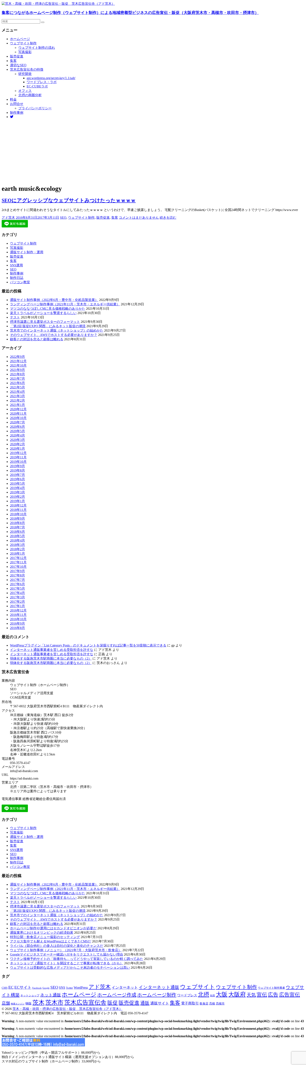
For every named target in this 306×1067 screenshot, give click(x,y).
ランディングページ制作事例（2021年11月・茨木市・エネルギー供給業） (65, 304)
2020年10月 (18, 418)
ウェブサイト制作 (23, 43)
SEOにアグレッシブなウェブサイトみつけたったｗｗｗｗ (69, 200)
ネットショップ (29, 995)
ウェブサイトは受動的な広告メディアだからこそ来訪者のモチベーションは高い (70, 967)
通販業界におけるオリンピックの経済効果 (41, 932)
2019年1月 (17, 501)
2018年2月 (17, 549)
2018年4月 (17, 540)
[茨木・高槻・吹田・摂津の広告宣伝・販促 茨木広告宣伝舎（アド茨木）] (58, 3)
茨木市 (54, 1002)
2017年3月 (17, 597)
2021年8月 (17, 374)
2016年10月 (18, 619)
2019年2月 (17, 496)
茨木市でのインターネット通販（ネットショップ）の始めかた (56, 330)
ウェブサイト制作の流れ (36, 47)
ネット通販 (50, 995)
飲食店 (204, 1003)
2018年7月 (17, 527)
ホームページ (20, 39)
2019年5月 (17, 483)
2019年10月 (18, 461)
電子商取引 (190, 1003)
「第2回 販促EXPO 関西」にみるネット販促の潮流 (48, 326)
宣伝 (262, 994)
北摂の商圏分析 (30, 95)
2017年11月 (18, 562)
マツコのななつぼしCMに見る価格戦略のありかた (47, 308)
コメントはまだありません (139, 217)
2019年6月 (17, 479)
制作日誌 (16, 278)
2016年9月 (17, 623)
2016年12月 (18, 610)
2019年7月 (17, 475)
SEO (63, 217)
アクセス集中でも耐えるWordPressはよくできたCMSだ (50, 941)
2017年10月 (18, 566)
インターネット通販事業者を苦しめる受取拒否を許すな (51, 649)
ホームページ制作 (156, 994)
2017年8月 (17, 575)
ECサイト (22, 987)
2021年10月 (18, 365)
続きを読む (168, 217)
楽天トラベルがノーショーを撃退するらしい (43, 313)
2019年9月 (17, 466)
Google (46, 988)
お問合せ (16, 104)
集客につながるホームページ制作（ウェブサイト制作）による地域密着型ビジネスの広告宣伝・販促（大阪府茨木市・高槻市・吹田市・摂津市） (130, 12)
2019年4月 (17, 488)
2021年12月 (18, 361)
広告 (273, 994)
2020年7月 (17, 422)
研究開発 (25, 74)
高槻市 (220, 1003)
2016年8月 (17, 628)
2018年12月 (18, 505)
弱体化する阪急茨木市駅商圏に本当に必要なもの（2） (51, 658)
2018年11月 (18, 510)
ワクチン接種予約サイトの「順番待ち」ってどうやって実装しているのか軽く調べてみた (76, 959)
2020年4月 (17, 435)
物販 (28, 1003)
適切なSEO (18, 65)
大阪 (222, 994)
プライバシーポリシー (35, 108)
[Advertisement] (153, 151)
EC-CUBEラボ (37, 86)
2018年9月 (17, 518)
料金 (13, 99)
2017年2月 (17, 601)
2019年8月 (17, 470)
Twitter (69, 987)
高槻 (212, 1003)
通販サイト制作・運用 (26, 252)
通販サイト (159, 1003)
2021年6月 (17, 383)
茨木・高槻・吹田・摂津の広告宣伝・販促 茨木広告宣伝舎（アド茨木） (67, 1009)
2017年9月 (17, 571)
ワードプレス (187, 995)
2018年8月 (17, 523)
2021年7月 (17, 378)
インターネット (125, 987)
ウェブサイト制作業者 (271, 987)
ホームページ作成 (116, 994)
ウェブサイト (197, 987)
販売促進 (16, 56)
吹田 (212, 995)
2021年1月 (17, 405)
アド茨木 (8, 217)
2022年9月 (17, 356)
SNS (62, 988)
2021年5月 (17, 387)
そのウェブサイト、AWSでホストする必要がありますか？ (53, 335)
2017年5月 (17, 588)
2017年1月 (17, 606)
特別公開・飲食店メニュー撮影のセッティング (45, 937)
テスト (15, 317)
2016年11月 (18, 614)
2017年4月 (17, 593)
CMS (4, 987)
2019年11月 (18, 457)
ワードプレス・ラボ (42, 82)
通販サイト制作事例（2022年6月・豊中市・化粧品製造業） (54, 300)
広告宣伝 (289, 994)
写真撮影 (25, 52)
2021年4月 (17, 391)
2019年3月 (17, 492)
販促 (112, 1003)
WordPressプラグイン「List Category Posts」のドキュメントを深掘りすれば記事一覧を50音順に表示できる (88, 645)
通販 (144, 1003)
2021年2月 (17, 400)
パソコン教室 (20, 282)
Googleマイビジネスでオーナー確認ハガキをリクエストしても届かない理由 (66, 954)
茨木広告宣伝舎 (85, 1002)
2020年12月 (18, 409)
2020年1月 (17, 448)
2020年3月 (17, 440)
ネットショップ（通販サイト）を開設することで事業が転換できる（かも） (66, 963)
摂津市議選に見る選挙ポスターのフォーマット (45, 321)
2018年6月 (17, 531)
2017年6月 (17, 584)
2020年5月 (17, 431)
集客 (13, 60)
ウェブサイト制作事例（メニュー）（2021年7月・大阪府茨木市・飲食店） (66, 950)
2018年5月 (17, 536)
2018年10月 (18, 514)
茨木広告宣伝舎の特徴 (26, 69)
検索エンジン (18, 1003)
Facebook (37, 988)
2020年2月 (17, 444)
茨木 (38, 1002)
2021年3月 (17, 396)
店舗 (6, 1003)
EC (11, 987)
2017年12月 (18, 558)
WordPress (81, 988)
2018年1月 (17, 553)
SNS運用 (16, 265)
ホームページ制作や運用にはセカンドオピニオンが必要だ (53, 928)
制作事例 (16, 112)
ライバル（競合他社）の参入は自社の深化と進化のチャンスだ (56, 945)
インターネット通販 (159, 987)
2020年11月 (18, 413)
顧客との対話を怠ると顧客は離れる (36, 339)
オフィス (25, 90)
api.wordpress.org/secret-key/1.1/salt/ (51, 78)
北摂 (203, 994)
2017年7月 (17, 580)
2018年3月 (17, 545)
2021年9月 (17, 370)
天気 (251, 994)
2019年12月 (18, 453)
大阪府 (237, 994)
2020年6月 (17, 426)
